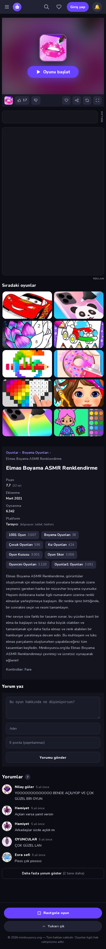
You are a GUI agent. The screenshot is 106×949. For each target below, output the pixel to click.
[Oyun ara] (46, 7)
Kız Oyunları (61, 545)
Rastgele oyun (56, 913)
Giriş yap (77, 7)
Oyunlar (12, 452)
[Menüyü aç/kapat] (7, 7)
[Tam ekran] (97, 100)
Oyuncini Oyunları (28, 564)
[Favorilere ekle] (66, 100)
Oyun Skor (61, 554)
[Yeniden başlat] (87, 100)
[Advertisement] (53, 117)
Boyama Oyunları (35, 452)
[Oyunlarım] (58, 7)
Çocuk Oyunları (24, 545)
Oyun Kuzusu (24, 554)
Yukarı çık (56, 926)
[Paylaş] (76, 100)
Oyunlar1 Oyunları (73, 564)
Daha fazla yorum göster (53, 873)
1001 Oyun (22, 535)
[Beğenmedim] (35, 100)
